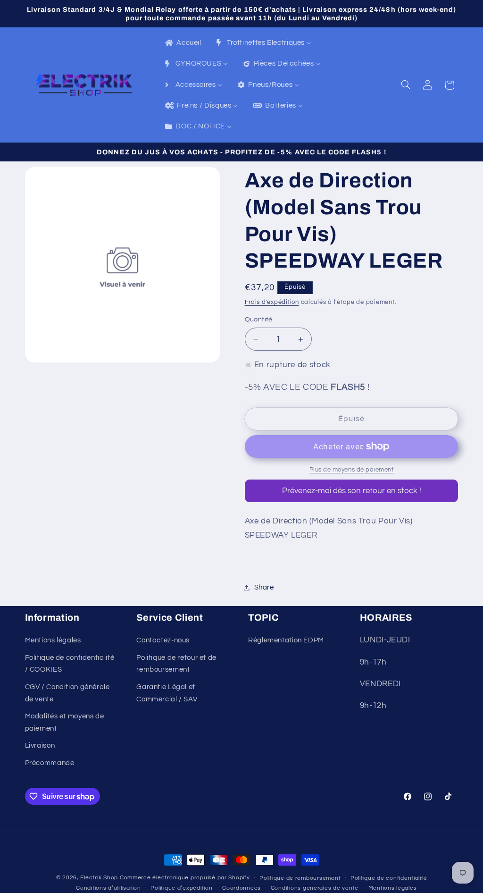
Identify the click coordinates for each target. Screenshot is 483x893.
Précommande (50, 763)
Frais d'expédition (272, 302)
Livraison (40, 745)
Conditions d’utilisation (108, 888)
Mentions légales (53, 640)
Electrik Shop (99, 877)
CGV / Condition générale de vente (67, 693)
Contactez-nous (163, 640)
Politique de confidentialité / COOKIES (70, 664)
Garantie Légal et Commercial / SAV (166, 693)
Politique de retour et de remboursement (176, 664)
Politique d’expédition (181, 888)
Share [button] (264, 587)
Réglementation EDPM (286, 640)
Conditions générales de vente (314, 888)
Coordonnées (241, 888)
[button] (405, 85)
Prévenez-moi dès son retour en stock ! (351, 491)
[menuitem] (182, 43)
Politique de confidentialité (388, 878)
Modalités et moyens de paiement (64, 722)
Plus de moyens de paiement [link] (351, 470)
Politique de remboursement (300, 878)
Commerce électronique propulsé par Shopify (185, 877)
